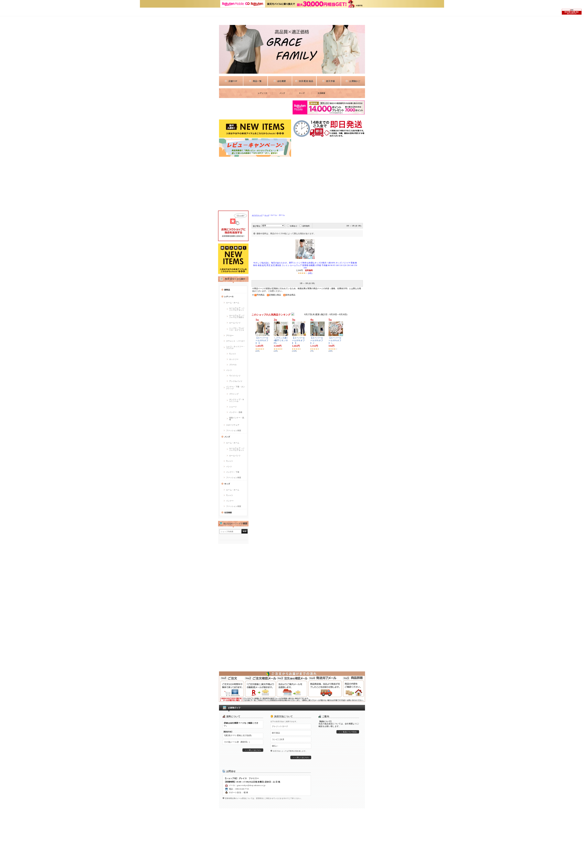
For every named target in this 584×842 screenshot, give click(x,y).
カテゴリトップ (257, 215)
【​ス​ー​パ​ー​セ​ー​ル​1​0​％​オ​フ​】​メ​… (316, 340)
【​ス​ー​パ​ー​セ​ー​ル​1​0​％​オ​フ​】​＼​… (334, 340)
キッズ (266, 215)
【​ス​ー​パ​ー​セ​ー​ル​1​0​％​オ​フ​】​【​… (261, 340)
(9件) (310, 273)
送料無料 (306, 226)
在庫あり (293, 226)
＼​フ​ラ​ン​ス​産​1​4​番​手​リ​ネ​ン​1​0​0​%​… (281, 340)
